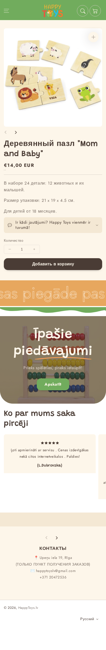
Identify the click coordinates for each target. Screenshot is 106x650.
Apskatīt (53, 384)
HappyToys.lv (28, 607)
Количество (13, 240)
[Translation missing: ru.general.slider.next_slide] (15, 132)
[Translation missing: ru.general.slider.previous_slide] (5, 132)
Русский (87, 619)
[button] (6, 10)
